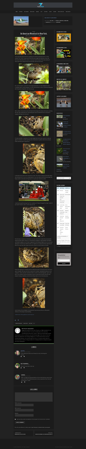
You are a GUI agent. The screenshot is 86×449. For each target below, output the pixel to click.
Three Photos (68, 11)
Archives (20, 11)
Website (16, 413)
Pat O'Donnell (25, 363)
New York (30, 323)
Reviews (54, 11)
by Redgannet (34, 35)
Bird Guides (32, 11)
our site (51, 20)
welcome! (58, 22)
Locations (45, 11)
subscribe (66, 20)
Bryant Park (26, 323)
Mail (18, 408)
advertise (61, 20)
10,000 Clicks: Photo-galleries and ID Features (24, 314)
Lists (41, 11)
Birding (37, 11)
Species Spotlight (61, 11)
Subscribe (63, 263)
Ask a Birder (26, 11)
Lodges (50, 11)
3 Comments (40, 35)
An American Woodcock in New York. (33, 33)
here (59, 246)
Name (18, 402)
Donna (23, 374)
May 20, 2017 (28, 35)
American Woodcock (18, 323)
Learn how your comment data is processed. (40, 427)
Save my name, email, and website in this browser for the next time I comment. (33, 419)
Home (16, 11)
